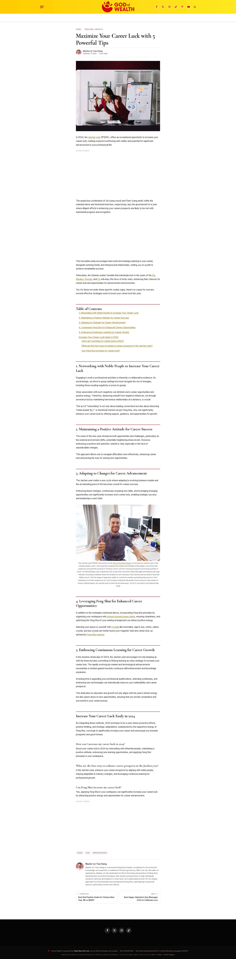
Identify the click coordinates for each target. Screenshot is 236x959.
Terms (153, 955)
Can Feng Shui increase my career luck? (101, 350)
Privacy (159, 955)
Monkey (80, 279)
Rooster (88, 279)
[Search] (194, 7)
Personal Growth (94, 29)
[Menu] (42, 7)
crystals (115, 627)
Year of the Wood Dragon (122, 563)
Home (78, 29)
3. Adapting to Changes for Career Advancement (102, 322)
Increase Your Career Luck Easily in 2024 (99, 337)
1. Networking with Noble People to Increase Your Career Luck (108, 313)
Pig (153, 275)
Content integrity (169, 955)
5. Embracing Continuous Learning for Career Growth (104, 332)
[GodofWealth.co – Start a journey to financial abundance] (118, 7)
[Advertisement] (118, 175)
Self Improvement (100, 853)
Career (79, 853)
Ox (99, 279)
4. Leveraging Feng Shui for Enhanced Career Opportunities (107, 327)
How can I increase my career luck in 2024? (103, 341)
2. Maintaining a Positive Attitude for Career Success (104, 318)
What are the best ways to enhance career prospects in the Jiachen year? (117, 346)
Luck (87, 853)
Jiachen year (94, 137)
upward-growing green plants (121, 616)
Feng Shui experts (95, 634)
